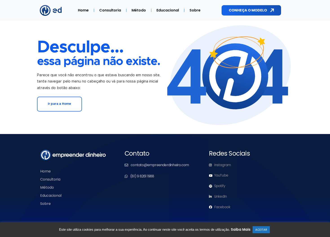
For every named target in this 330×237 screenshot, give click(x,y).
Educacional (167, 10)
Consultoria (110, 10)
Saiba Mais (241, 229)
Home (83, 10)
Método (139, 10)
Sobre (194, 10)
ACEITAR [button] (261, 230)
